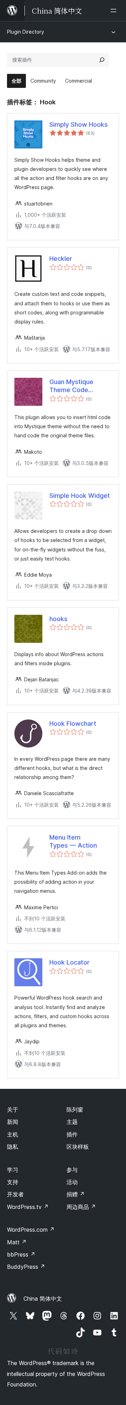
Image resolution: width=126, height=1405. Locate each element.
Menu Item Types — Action (73, 841)
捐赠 (75, 1194)
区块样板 (77, 1146)
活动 (72, 1181)
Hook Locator (69, 962)
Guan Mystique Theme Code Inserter (71, 386)
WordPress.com (31, 1229)
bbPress (21, 1254)
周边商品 (81, 1206)
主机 (12, 1134)
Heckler (60, 258)
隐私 (12, 1146)
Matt (17, 1242)
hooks (58, 618)
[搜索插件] (102, 60)
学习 (12, 1169)
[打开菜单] (115, 10)
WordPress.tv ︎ (28, 1206)
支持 (12, 1181)
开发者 (15, 1194)
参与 (72, 1169)
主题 (72, 1121)
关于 (12, 1109)
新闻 (12, 1121)
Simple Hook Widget (79, 495)
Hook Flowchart (72, 723)
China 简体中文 (42, 1298)
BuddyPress (26, 1266)
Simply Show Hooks (78, 124)
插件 (72, 1134)
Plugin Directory (25, 32)
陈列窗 (74, 1109)
